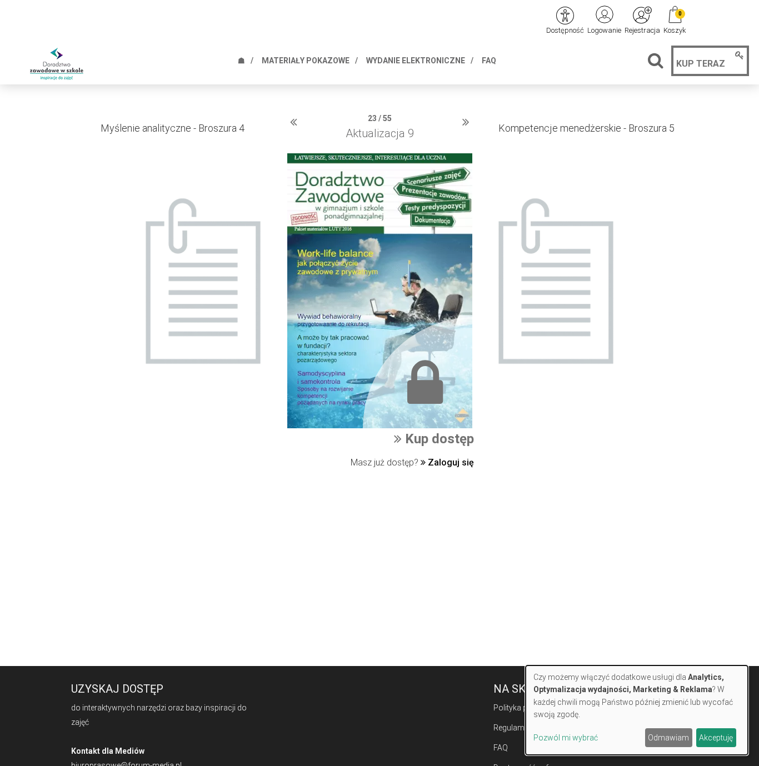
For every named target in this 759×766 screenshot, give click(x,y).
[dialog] (637, 710)
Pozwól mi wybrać (565, 737)
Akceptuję (716, 737)
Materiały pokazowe (305, 60)
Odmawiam (668, 737)
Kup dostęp (438, 439)
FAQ (489, 60)
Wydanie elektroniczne (415, 60)
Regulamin (512, 727)
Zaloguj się (450, 462)
